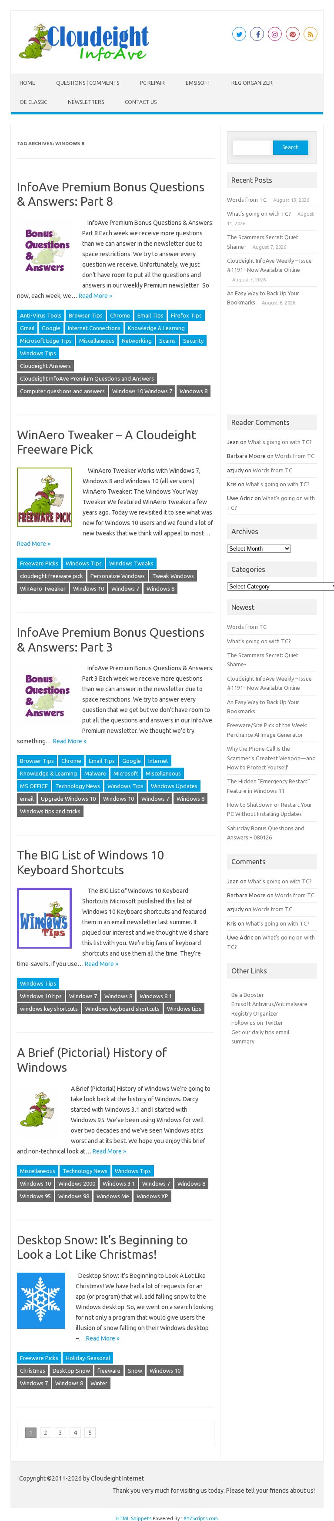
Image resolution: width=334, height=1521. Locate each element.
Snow (135, 1370)
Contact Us (141, 102)
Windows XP (152, 1196)
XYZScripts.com (201, 1518)
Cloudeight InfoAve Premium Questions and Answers (87, 378)
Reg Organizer (252, 83)
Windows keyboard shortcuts (122, 1009)
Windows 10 (88, 588)
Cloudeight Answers (45, 366)
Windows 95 (35, 1196)
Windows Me (113, 1196)
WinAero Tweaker (43, 588)
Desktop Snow (71, 1370)
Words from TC (247, 200)
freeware (108, 1370)
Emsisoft (198, 83)
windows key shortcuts (49, 1009)
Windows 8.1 (156, 996)
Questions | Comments (87, 83)
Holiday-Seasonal (88, 1358)
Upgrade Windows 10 (68, 799)
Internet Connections (94, 328)
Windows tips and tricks (50, 811)
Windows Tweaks (131, 563)
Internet (158, 761)
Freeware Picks (39, 563)
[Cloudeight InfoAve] (84, 58)
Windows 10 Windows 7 (142, 391)
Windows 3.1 (119, 1183)
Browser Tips (86, 315)
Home (27, 83)
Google (51, 328)
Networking (137, 341)
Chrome (120, 315)
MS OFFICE (34, 786)
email (26, 799)
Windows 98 (73, 1196)
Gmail (27, 328)
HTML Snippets (133, 1518)
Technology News (77, 786)
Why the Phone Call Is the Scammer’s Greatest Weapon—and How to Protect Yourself (271, 757)
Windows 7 (125, 588)
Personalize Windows (117, 576)
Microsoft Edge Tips (46, 341)
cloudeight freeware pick (51, 576)
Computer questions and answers (62, 391)
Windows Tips (38, 353)
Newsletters (86, 102)
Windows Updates (174, 786)
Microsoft (126, 773)
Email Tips (150, 315)
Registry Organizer (254, 1013)
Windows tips (184, 1009)
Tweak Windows (173, 576)
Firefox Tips (186, 315)
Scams (167, 341)
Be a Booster (247, 995)
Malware (95, 773)
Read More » (95, 295)
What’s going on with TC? (259, 214)
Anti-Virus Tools (40, 315)
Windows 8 (193, 391)
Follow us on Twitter (257, 1023)
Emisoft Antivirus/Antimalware (269, 1004)
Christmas (32, 1370)
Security (193, 341)
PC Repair (152, 83)
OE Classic (33, 102)
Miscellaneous (96, 341)
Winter (98, 1383)
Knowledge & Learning (156, 328)
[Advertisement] (272, 362)
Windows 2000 (76, 1183)
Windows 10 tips (41, 996)
